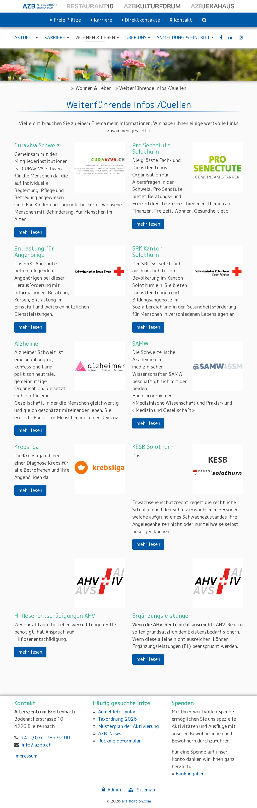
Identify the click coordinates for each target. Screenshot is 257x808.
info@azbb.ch (36, 744)
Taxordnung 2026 (117, 718)
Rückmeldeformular (119, 740)
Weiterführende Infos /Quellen (152, 88)
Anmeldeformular (117, 711)
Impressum (25, 755)
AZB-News (109, 733)
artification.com (136, 801)
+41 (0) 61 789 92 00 (45, 737)
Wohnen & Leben (93, 88)
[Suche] (204, 20)
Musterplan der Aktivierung (128, 726)
